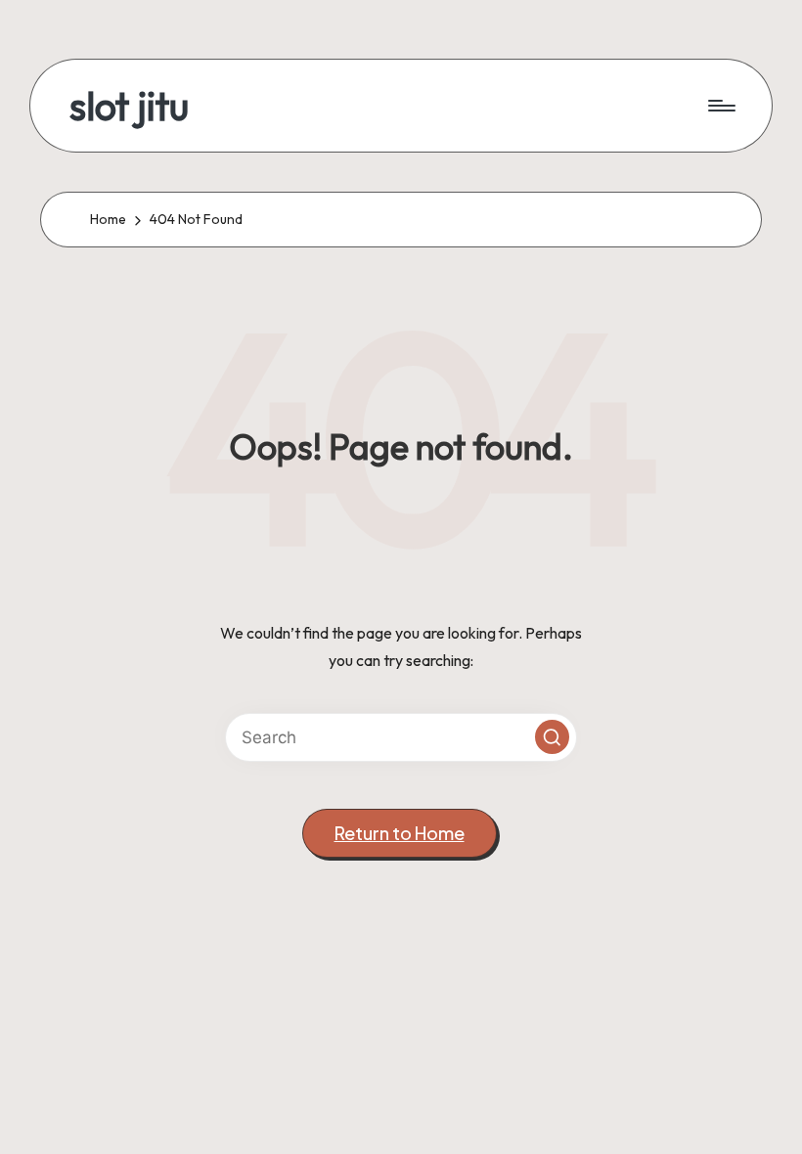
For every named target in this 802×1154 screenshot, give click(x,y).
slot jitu (129, 105)
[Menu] (720, 105)
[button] (552, 737)
